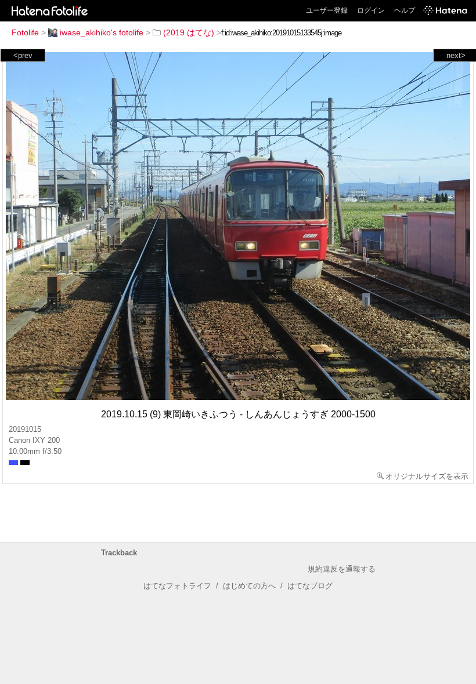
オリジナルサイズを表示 (426, 476)
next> (456, 55)
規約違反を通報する (342, 569)
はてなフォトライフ (177, 585)
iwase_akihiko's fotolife (101, 32)
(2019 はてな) (188, 32)
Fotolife (25, 32)
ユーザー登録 (327, 10)
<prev (23, 55)
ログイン (371, 10)
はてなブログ (310, 585)
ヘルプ (404, 10)
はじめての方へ (249, 585)
